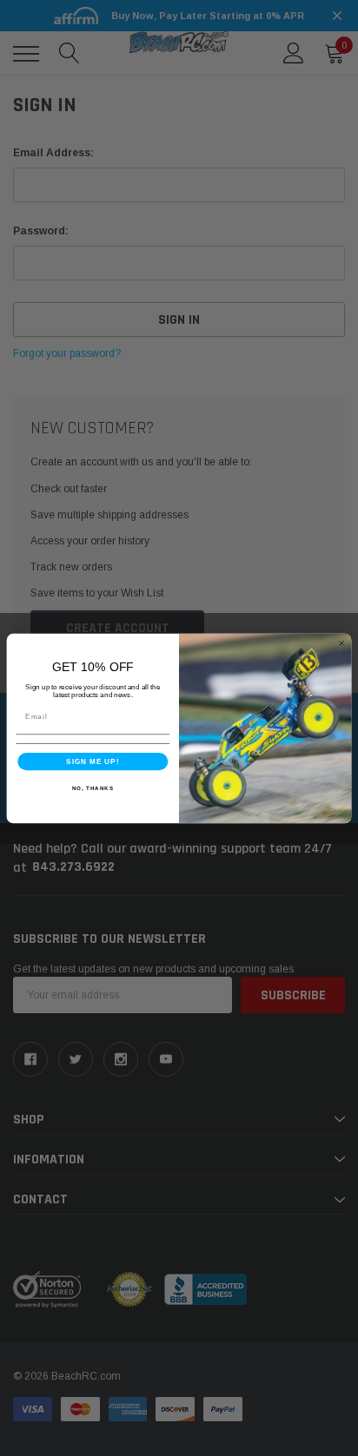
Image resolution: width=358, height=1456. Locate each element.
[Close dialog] (341, 642)
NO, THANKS (93, 787)
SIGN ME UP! (93, 761)
